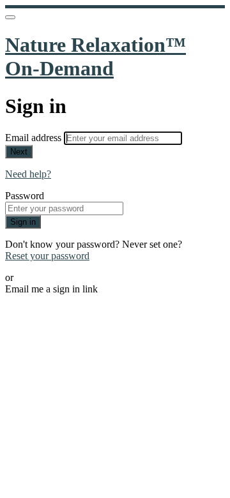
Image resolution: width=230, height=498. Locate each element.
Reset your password (47, 255)
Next (18, 151)
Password (24, 195)
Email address (34, 137)
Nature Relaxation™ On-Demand (95, 56)
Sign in (23, 222)
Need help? (28, 174)
